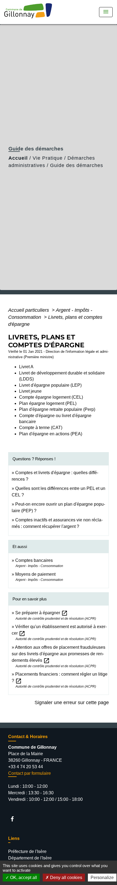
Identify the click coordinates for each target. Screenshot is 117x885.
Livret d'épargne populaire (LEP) (50, 385)
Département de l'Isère (30, 858)
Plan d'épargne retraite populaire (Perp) (57, 409)
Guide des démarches (76, 165)
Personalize (102, 877)
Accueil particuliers (29, 310)
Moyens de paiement (35, 574)
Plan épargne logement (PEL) (47, 403)
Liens (14, 838)
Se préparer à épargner (41, 612)
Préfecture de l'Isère (27, 851)
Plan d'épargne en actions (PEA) (50, 434)
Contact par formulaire (29, 773)
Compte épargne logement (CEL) (51, 397)
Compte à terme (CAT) (40, 427)
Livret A (26, 366)
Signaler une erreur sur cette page (72, 702)
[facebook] (14, 819)
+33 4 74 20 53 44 (25, 766)
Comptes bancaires (34, 560)
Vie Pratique (48, 158)
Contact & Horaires (28, 736)
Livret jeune (30, 391)
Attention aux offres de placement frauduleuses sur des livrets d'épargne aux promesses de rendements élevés (58, 654)
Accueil (18, 158)
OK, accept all (23, 877)
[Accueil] (30, 12)
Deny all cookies (65, 877)
